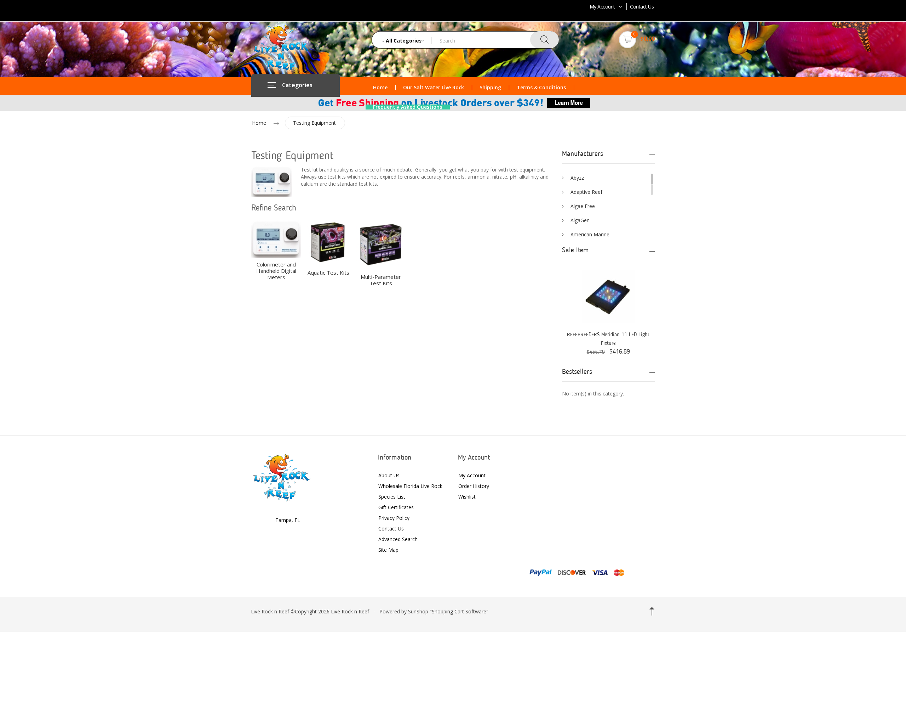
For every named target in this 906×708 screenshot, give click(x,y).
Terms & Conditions (541, 87)
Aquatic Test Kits (328, 272)
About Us (389, 475)
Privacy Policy (393, 518)
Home (380, 87)
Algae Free (582, 206)
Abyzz (577, 177)
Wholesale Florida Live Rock (410, 486)
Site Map (388, 549)
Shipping (490, 87)
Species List (391, 496)
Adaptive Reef (586, 192)
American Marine (589, 234)
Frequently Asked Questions (407, 107)
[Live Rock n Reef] (281, 477)
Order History (473, 486)
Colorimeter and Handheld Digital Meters (276, 270)
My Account (602, 6)
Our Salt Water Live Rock (433, 87)
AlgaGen (580, 220)
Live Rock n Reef (350, 611)
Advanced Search (398, 539)
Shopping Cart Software (459, 611)
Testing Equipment (314, 122)
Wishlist (467, 496)
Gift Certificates (396, 507)
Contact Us (642, 6)
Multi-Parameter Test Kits (381, 280)
